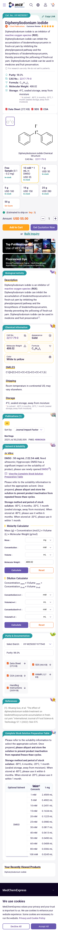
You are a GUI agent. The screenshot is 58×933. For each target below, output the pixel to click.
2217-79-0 (26, 78)
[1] (39, 317)
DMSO (44, 469)
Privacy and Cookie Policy (32, 918)
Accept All (43, 926)
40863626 (40, 439)
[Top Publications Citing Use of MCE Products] (29, 252)
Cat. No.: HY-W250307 (16, 15)
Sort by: (8, 429)
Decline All (16, 926)
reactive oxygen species (18, 35)
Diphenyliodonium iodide (15, 872)
